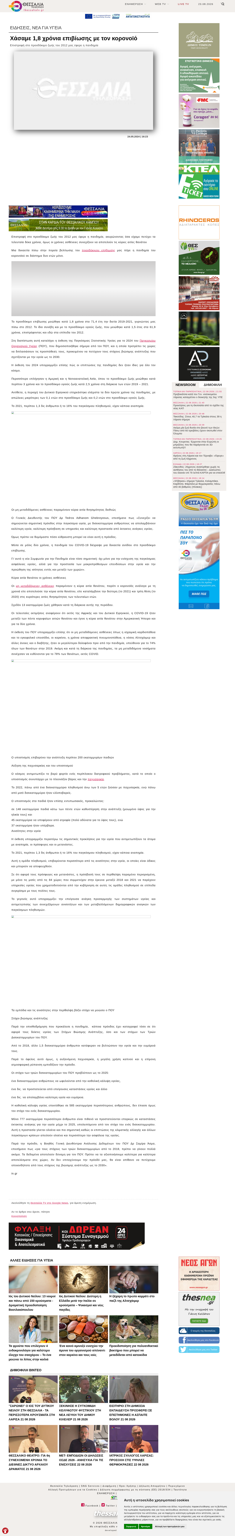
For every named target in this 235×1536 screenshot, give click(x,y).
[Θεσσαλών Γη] (58, 225)
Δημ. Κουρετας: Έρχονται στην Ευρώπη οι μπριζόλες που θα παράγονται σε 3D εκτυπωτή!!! (197, 443)
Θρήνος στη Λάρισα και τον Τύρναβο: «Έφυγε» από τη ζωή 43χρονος (198, 456)
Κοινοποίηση (19, 1216)
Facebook (91, 1506)
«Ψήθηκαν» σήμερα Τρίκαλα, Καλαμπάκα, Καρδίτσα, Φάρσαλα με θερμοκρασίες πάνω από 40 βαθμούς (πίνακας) (196, 482)
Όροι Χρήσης (128, 1486)
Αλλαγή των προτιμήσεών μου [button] (169, 1526)
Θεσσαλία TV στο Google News (49, 1203)
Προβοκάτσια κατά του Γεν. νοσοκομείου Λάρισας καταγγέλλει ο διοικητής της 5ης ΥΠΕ (198, 394)
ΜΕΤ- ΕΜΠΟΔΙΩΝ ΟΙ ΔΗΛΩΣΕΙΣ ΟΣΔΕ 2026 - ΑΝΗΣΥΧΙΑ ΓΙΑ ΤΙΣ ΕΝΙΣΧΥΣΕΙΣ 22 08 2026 (81, 1460)
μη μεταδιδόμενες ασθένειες (35, 585)
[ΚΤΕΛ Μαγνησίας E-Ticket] (199, 182)
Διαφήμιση (109, 1486)
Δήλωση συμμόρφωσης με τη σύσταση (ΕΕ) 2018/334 (135, 1490)
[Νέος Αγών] (199, 1274)
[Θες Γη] (199, 258)
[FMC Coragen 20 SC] (199, 111)
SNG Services (90, 1486)
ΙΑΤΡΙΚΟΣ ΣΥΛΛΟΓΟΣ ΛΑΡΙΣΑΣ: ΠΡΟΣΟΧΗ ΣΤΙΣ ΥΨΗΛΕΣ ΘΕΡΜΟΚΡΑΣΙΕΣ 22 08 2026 (131, 1460)
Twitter (110, 1506)
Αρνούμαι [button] (145, 1526)
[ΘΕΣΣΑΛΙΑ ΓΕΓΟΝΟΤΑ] (58, 211)
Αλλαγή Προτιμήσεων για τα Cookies (72, 1490)
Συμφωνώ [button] (131, 1526)
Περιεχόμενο (176, 1486)
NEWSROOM (186, 385)
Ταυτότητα (180, 1490)
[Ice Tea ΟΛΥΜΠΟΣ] (199, 329)
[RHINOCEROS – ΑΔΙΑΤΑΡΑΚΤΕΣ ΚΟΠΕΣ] (199, 222)
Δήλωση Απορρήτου (152, 1486)
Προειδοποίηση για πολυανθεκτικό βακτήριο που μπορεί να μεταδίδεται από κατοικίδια (133, 1350)
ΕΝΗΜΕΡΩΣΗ (134, 4)
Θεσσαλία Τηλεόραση (64, 1486)
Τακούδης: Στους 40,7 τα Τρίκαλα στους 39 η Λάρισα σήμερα (197, 417)
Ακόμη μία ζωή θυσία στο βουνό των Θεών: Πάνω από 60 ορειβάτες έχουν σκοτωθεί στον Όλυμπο (197, 429)
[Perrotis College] (199, 146)
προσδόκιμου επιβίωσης (98, 250)
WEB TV (160, 4)
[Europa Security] (77, 1236)
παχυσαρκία (96, 779)
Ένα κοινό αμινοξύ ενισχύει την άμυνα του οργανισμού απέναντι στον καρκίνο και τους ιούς (82, 1350)
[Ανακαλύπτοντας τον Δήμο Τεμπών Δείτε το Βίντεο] (199, 40)
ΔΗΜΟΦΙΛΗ (213, 385)
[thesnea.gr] (199, 1309)
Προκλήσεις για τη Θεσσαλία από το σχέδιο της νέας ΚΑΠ (198, 406)
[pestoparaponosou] (199, 568)
